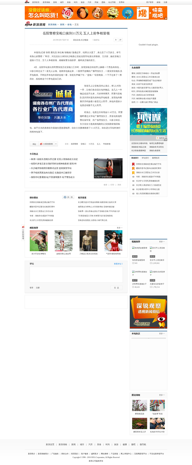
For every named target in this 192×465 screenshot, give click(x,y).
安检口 (83, 144)
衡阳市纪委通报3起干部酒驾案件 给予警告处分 (53, 177)
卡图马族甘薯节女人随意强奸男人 (149, 88)
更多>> (120, 228)
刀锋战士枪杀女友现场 (89, 254)
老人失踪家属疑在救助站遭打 (148, 193)
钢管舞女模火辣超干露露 (146, 99)
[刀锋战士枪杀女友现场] (89, 240)
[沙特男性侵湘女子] (139, 276)
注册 (165, 2)
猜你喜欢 (34, 198)
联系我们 (74, 454)
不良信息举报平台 (157, 454)
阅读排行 (135, 158)
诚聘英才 (94, 454)
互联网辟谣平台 (140, 454)
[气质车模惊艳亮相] (113, 240)
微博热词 (155, 158)
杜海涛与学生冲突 (157, 432)
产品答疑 (114, 454)
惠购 (103, 2)
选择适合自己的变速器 (145, 95)
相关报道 (82, 198)
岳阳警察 (74, 144)
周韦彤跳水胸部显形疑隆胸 (147, 91)
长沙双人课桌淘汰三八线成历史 (148, 185)
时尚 (76, 2)
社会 (133, 80)
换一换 (70, 197)
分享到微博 (46, 143)
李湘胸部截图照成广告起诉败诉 (149, 80)
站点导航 (112, 2)
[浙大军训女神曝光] (39, 240)
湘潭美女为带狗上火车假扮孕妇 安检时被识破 (96, 207)
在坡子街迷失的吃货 (144, 84)
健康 (125, 444)
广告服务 (55, 454)
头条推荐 (136, 68)
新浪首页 (35, 2)
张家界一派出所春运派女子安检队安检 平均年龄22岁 (99, 211)
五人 (98, 144)
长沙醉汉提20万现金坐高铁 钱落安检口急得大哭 (97, 202)
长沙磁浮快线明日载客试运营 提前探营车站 (51, 168)
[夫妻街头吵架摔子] (157, 276)
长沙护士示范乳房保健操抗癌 (41, 220)
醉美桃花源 (139, 414)
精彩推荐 (34, 228)
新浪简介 (31, 454)
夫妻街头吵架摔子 (157, 284)
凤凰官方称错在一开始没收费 (148, 73)
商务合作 (65, 454)
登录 (31, 288)
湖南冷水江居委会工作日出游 (41, 211)
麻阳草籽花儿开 (139, 432)
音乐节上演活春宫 (157, 260)
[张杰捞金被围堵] (139, 252)
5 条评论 (96, 40)
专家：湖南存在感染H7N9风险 (42, 216)
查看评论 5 (118, 264)
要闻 (133, 73)
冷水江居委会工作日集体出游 (148, 77)
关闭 (119, 185)
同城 (96, 2)
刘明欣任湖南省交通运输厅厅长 (42, 202)
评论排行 (145, 158)
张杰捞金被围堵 (138, 260)
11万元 (91, 144)
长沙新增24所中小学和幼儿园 (148, 189)
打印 (112, 185)
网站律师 (104, 454)
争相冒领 (106, 144)
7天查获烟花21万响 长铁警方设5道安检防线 (95, 216)
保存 (105, 185)
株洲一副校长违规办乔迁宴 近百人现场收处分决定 (54, 159)
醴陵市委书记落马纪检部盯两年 (42, 207)
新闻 (55, 2)
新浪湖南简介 (43, 454)
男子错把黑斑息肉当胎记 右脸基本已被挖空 (51, 173)
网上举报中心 (126, 454)
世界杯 (121, 2)
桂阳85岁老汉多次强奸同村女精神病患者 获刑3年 (54, 164)
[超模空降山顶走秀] (64, 240)
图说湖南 (136, 395)
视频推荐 (136, 242)
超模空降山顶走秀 (63, 254)
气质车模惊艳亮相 (113, 254)
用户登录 (149, 2)
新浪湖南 (46, 2)
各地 (69, 24)
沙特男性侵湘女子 (139, 284)
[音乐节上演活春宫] (157, 252)
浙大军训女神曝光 (39, 254)
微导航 (143, 444)
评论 (34, 143)
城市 (62, 2)
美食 (69, 2)
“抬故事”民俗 (157, 414)
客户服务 (84, 454)
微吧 (133, 444)
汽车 (89, 2)
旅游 (82, 2)
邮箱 (158, 2)
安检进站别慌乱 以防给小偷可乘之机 (92, 220)
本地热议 (136, 333)
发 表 (117, 287)
